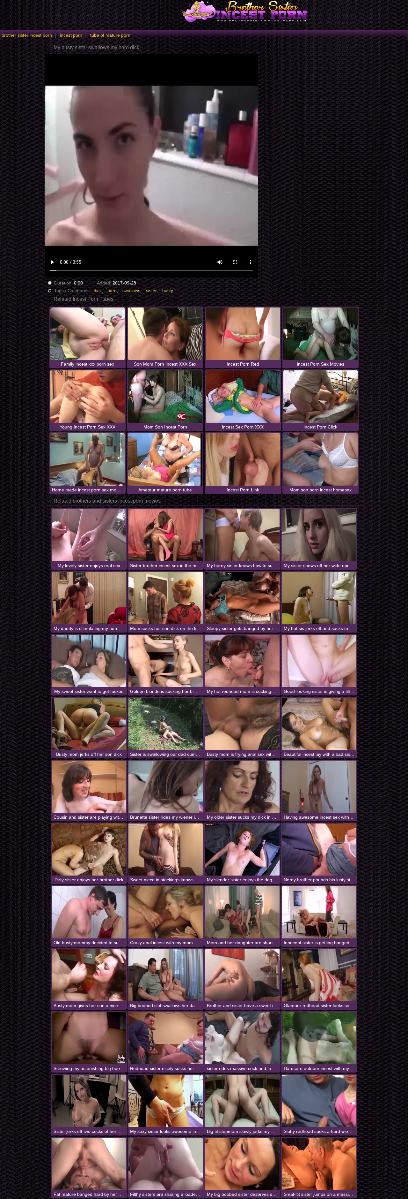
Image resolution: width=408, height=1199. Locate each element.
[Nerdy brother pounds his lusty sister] (319, 849)
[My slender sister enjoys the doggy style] (242, 849)
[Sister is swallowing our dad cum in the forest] (165, 724)
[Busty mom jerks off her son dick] (89, 724)
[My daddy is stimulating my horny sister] (89, 598)
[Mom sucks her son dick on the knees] (165, 598)
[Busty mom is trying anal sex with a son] (242, 724)
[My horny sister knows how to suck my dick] (242, 535)
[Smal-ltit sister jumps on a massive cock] (319, 1164)
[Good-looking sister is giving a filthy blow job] (319, 661)
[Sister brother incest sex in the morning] (165, 535)
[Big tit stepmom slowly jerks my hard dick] (242, 1101)
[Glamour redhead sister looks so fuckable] (319, 975)
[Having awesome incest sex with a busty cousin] (319, 787)
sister (151, 290)
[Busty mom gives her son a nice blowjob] (89, 975)
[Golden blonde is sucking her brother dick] (165, 661)
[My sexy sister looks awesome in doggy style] (165, 1101)
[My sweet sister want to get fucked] (89, 661)
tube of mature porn (110, 35)
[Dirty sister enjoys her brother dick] (89, 849)
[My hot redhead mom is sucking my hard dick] (242, 661)
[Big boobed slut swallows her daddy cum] (165, 975)
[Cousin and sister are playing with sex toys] (89, 787)
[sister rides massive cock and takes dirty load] (242, 1038)
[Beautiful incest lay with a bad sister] (319, 724)
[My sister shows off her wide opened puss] (319, 535)
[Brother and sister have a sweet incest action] (242, 975)
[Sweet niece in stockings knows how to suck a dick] (165, 849)
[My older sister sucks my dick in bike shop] (242, 787)
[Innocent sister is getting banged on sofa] (319, 912)
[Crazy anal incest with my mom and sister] (165, 912)
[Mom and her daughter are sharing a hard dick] (242, 912)
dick (98, 290)
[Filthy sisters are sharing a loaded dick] (165, 1164)
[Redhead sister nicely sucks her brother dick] (165, 1038)
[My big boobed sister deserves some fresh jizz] (242, 1164)
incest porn (71, 35)
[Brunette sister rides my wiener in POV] (165, 787)
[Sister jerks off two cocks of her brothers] (89, 1101)
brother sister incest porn (27, 35)
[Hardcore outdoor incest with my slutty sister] (319, 1038)
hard (112, 290)
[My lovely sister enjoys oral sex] (89, 535)
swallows (131, 290)
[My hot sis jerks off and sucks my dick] (319, 598)
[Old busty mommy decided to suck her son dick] (89, 912)
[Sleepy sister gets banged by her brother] (242, 598)
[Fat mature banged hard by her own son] (89, 1164)
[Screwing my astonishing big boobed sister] (89, 1038)
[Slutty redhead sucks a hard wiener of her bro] (319, 1101)
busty (167, 290)
